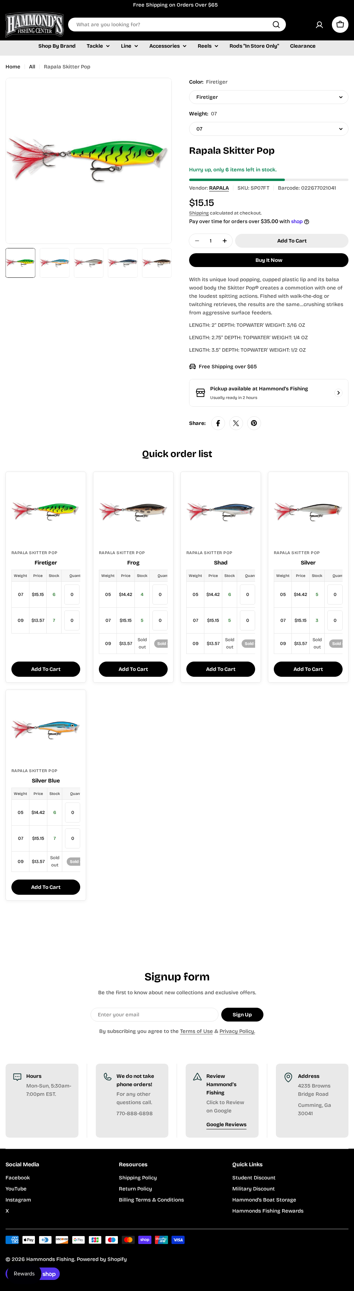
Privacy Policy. (237, 1031)
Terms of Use (196, 1031)
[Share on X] (236, 423)
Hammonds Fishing (50, 1259)
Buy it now (268, 260)
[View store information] (338, 393)
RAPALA (219, 188)
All (32, 67)
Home (13, 67)
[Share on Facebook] (218, 423)
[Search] (276, 24)
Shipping (199, 213)
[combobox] (177, 24)
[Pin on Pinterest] (254, 423)
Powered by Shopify (102, 1259)
